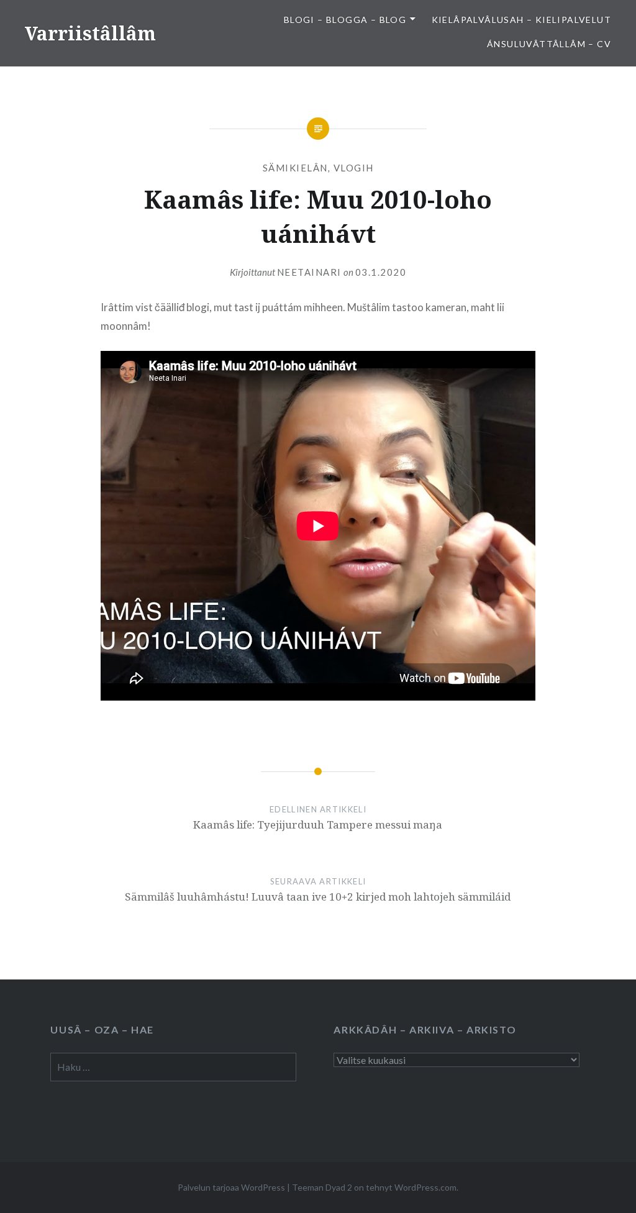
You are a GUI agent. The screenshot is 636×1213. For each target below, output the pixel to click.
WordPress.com (425, 1187)
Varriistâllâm (90, 33)
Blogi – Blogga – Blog (345, 19)
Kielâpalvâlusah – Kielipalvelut (521, 19)
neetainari (309, 272)
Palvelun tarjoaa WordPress (231, 1187)
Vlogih (354, 167)
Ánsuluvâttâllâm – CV (549, 44)
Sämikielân (295, 167)
